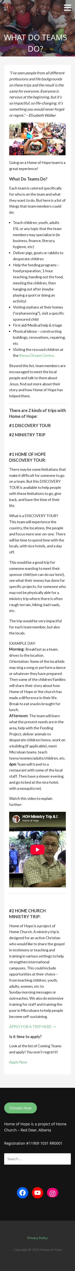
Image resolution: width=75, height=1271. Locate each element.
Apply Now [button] (18, 1062)
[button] (69, 7)
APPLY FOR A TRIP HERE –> (32, 1026)
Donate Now (20, 1107)
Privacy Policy (37, 1238)
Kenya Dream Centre (36, 355)
